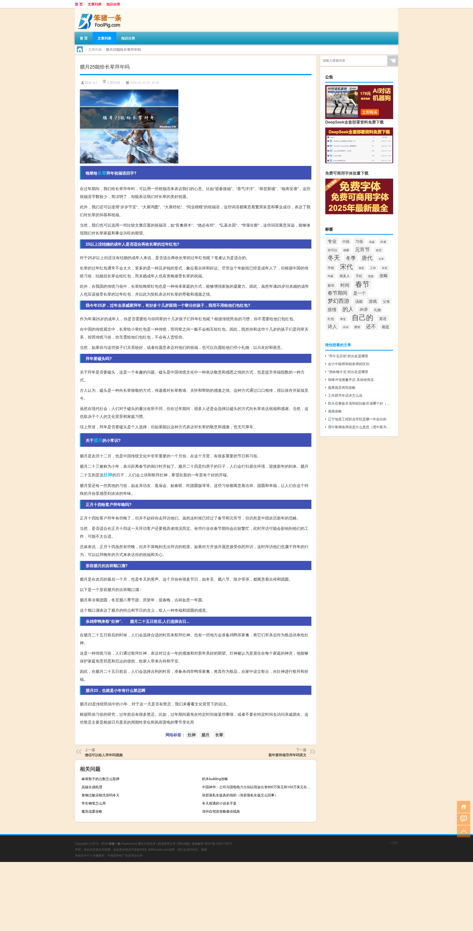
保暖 (346, 250)
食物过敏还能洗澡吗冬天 (100, 794)
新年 (331, 285)
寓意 (361, 268)
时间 (344, 285)
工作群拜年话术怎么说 (345, 395)
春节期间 (337, 292)
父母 (386, 301)
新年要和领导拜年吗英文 (287, 754)
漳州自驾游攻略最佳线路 (221, 811)
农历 (379, 250)
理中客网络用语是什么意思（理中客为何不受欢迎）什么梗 (360, 426)
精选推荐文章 (167, 843)
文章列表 (94, 3)
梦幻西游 (338, 300)
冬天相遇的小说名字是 (219, 803)
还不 (371, 326)
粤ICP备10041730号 (218, 843)
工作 (373, 268)
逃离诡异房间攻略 (341, 387)
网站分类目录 (147, 843)
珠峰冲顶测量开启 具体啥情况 (351, 379)
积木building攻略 (215, 778)
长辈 (102, 173)
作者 (383, 241)
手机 (359, 275)
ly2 (95, 83)
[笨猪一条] (101, 9)
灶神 (107, 474)
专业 (332, 241)
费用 (357, 327)
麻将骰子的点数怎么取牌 (100, 778)
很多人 (344, 275)
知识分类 (113, 3)
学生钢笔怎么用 (94, 803)
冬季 (351, 257)
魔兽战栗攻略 (92, 811)
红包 (331, 318)
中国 (345, 241)
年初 (384, 268)
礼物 (377, 309)
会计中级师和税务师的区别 (348, 363)
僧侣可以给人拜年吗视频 (104, 754)
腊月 (98, 440)
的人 (348, 309)
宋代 (346, 266)
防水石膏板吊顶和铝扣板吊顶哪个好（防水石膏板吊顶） (360, 403)
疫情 (332, 309)
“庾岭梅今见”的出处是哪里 (348, 371)
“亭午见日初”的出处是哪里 (348, 355)
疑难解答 (198, 843)
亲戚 (371, 242)
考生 (343, 319)
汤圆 (359, 301)
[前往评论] (462, 818)
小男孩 (393, 843)
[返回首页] (462, 806)
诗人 (332, 326)
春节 (362, 283)
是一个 (359, 293)
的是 (364, 309)
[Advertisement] (148, 896)
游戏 (373, 301)
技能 (370, 276)
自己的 (362, 317)
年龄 (331, 276)
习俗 (359, 241)
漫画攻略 (335, 411)
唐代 (367, 257)
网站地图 (184, 843)
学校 (331, 267)
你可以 (332, 250)
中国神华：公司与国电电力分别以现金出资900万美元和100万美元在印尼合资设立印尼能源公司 (258, 786)
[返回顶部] (462, 831)
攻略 (383, 275)
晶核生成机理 (92, 786)
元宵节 (362, 249)
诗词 (345, 327)
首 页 (79, 3)
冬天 (334, 257)
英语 (383, 318)
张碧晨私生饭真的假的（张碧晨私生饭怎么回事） (240, 794)
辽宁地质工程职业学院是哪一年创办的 (357, 418)
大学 (381, 259)
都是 (385, 326)
